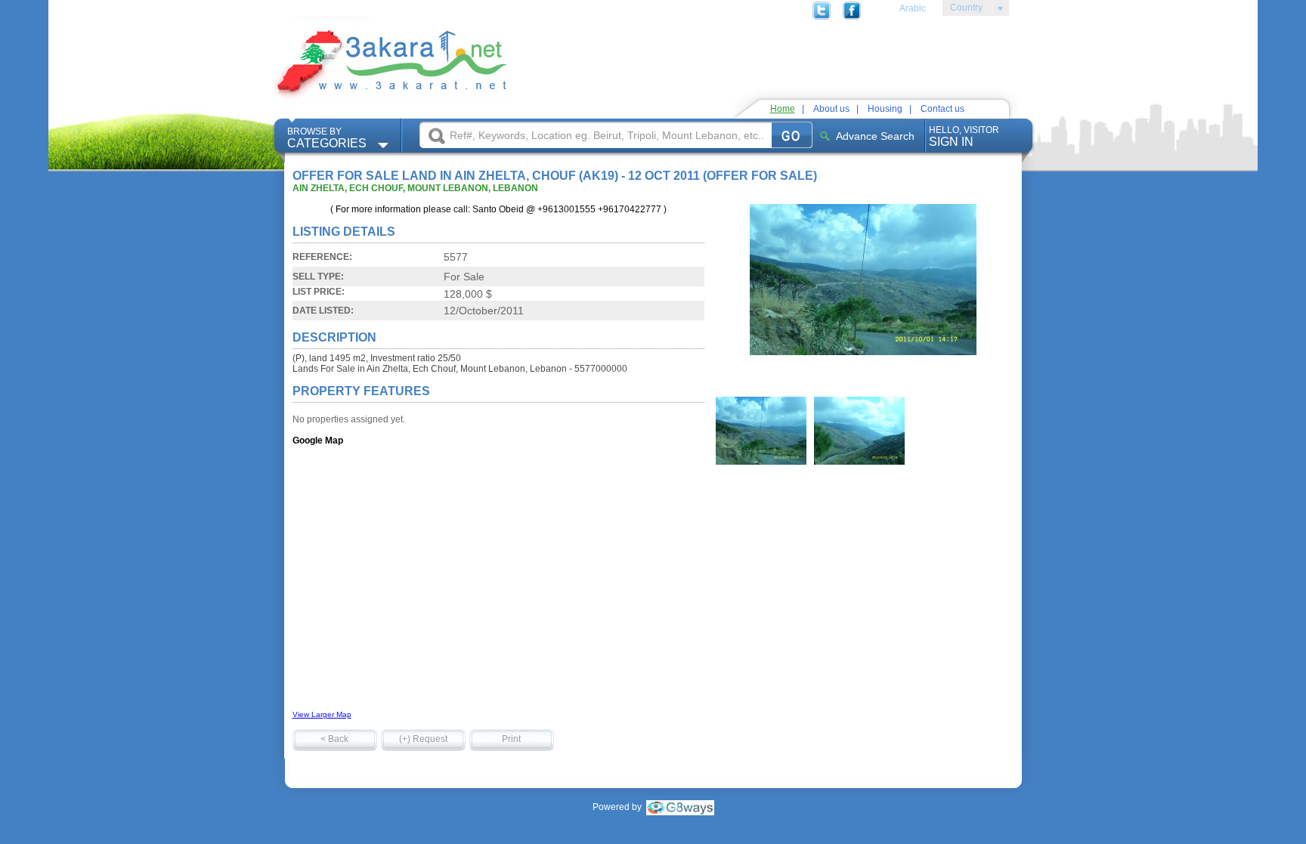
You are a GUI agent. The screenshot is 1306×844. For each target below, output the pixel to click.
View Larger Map (321, 714)
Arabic (912, 8)
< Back (334, 739)
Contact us (942, 109)
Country (962, 9)
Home (782, 109)
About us (831, 109)
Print (511, 739)
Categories (327, 138)
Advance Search (875, 136)
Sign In (964, 136)
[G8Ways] (680, 807)
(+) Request (423, 739)
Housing (885, 109)
